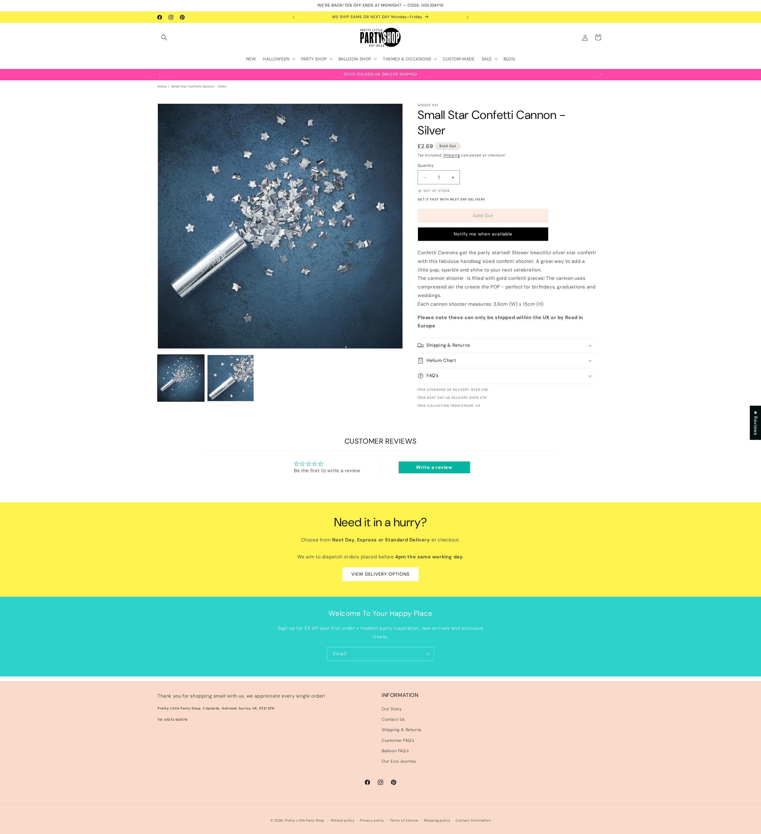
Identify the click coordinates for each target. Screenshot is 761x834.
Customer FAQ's (398, 740)
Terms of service (404, 820)
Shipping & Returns (402, 730)
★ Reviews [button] (755, 422)
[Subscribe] (427, 654)
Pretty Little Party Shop (304, 820)
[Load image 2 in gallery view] (230, 378)
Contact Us (393, 719)
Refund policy (343, 820)
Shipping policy (437, 820)
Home (162, 86)
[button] (164, 37)
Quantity (426, 165)
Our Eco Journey (399, 761)
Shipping (452, 155)
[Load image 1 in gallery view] (181, 378)
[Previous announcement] (293, 17)
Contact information (473, 820)
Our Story (392, 709)
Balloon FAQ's (395, 750)
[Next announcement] (467, 17)
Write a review (434, 467)
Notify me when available (483, 234)
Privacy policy (372, 820)
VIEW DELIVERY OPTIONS (380, 574)
